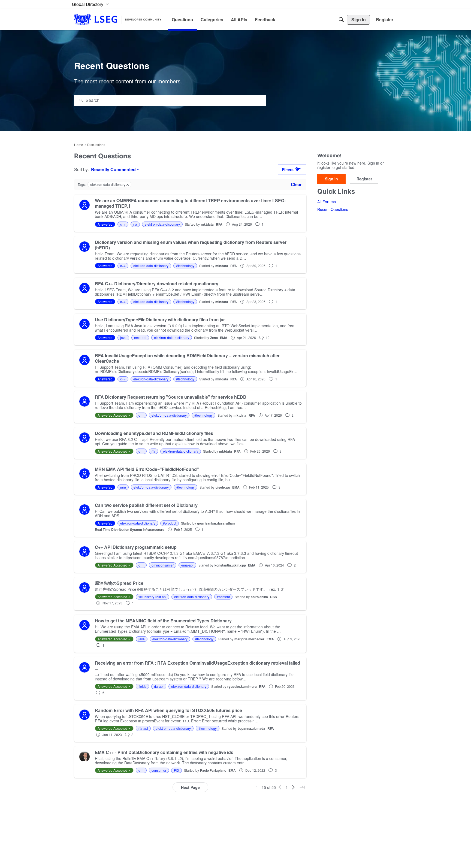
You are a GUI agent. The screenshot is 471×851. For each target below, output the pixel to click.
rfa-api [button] (159, 686)
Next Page (190, 787)
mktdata (207, 224)
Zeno (214, 337)
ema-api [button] (140, 337)
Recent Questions (332, 209)
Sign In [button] (331, 179)
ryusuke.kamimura (242, 686)
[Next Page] (293, 787)
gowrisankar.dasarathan (216, 523)
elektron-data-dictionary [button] (162, 224)
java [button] (123, 337)
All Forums (326, 202)
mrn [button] (123, 487)
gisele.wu (223, 487)
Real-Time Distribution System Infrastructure (129, 529)
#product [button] (169, 523)
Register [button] (364, 179)
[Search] (341, 20)
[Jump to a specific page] (302, 787)
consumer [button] (159, 770)
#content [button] (223, 596)
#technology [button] (185, 265)
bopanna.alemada (251, 728)
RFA (219, 224)
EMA (223, 337)
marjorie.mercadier (249, 639)
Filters (288, 169)
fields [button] (142, 686)
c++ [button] (123, 224)
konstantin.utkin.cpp (230, 565)
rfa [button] (135, 224)
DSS (273, 596)
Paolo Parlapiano (213, 770)
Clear (296, 184)
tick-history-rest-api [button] (152, 596)
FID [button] (176, 770)
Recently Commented (113, 169)
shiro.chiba (259, 596)
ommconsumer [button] (163, 565)
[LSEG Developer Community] (117, 19)
